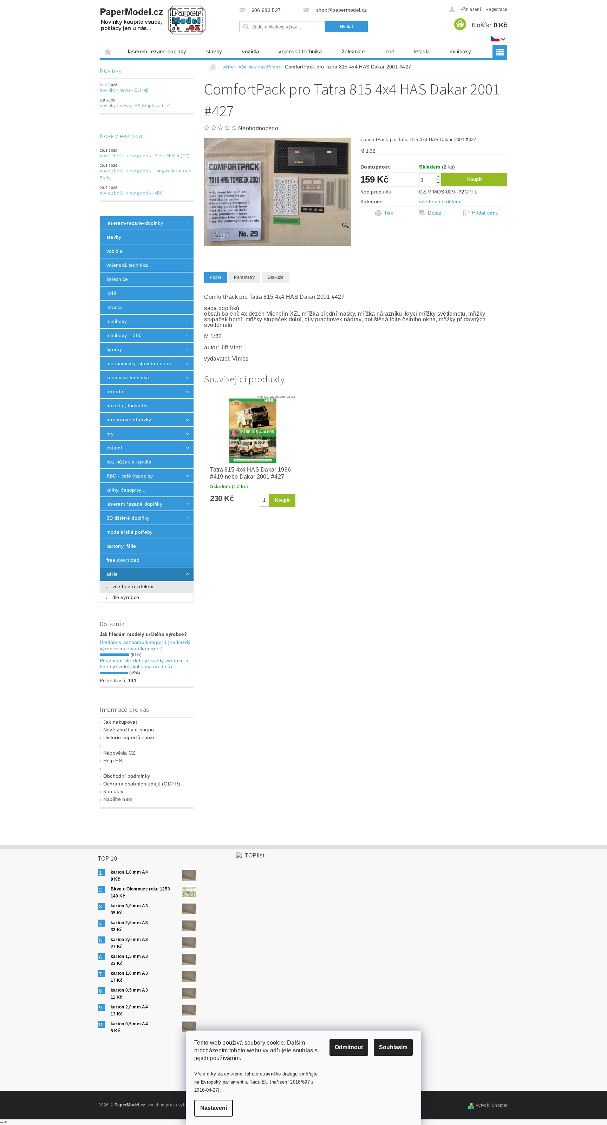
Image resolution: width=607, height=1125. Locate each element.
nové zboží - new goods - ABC (131, 193)
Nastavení (213, 1108)
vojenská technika (300, 51)
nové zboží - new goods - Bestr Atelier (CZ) (145, 155)
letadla (422, 51)
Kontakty (113, 791)
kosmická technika (127, 377)
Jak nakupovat (120, 722)
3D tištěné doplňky (128, 518)
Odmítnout (349, 1047)
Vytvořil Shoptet (491, 1105)
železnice (353, 51)
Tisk (388, 213)
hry (110, 433)
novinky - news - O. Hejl (124, 90)
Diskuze (276, 277)
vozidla (250, 51)
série (112, 574)
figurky (114, 349)
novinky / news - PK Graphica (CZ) (135, 105)
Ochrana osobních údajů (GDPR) (141, 784)
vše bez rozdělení (133, 586)
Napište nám (118, 799)
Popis (215, 277)
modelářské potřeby (129, 532)
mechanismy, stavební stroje (139, 363)
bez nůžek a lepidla (128, 462)
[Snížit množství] (438, 182)
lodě (389, 51)
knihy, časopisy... (126, 490)
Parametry (244, 277)
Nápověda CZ (119, 753)
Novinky (111, 70)
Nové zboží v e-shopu (128, 729)
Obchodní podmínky (126, 776)
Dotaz (435, 213)
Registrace (496, 9)
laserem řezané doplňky (134, 504)
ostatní (114, 447)
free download (122, 560)
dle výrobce (125, 597)
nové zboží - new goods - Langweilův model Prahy (146, 174)
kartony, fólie (121, 546)
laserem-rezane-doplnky (157, 51)
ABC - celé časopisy (129, 476)
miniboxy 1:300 (124, 335)
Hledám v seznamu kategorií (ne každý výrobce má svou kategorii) (145, 645)
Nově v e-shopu (121, 136)
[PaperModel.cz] (152, 20)
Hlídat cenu (485, 213)
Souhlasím (393, 1047)
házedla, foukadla (127, 405)
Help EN (112, 760)
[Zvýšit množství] (438, 176)
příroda (114, 391)
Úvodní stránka (108, 51)
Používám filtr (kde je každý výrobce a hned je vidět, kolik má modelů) (144, 664)
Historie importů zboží (128, 737)
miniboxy (460, 51)
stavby (214, 51)
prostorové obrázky (128, 419)
